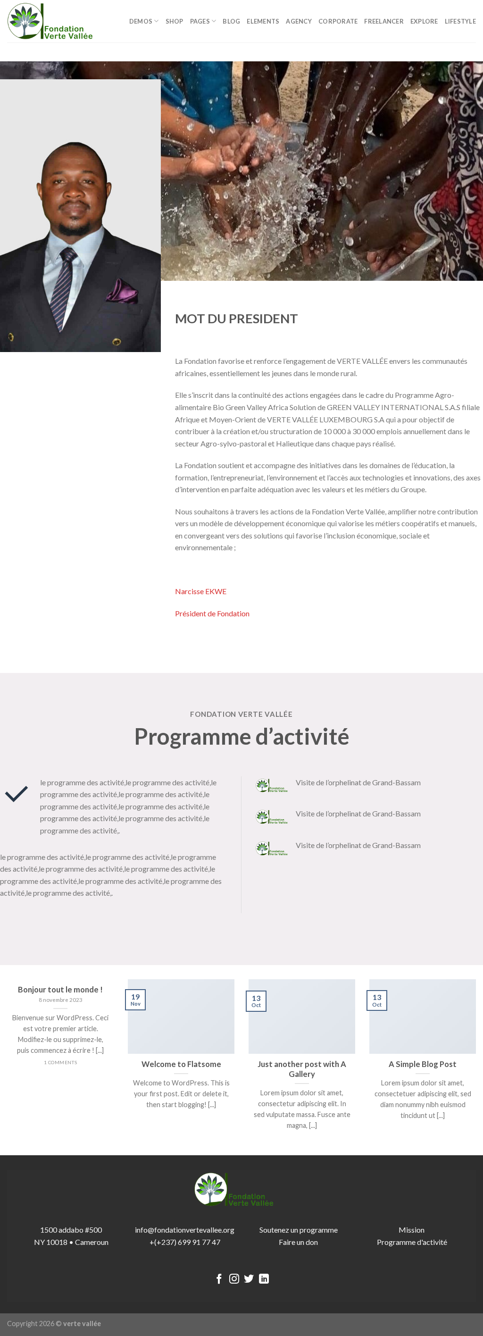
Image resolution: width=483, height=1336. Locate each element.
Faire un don (298, 1241)
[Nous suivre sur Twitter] (249, 1279)
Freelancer (384, 21)
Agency (299, 21)
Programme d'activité (412, 1241)
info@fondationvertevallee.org (184, 1229)
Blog (231, 21)
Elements (263, 21)
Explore (424, 21)
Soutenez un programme (298, 1229)
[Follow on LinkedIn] (264, 1279)
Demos (140, 21)
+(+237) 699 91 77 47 (185, 1241)
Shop (174, 21)
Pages (200, 21)
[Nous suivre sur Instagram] (234, 1279)
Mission (412, 1229)
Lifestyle (460, 21)
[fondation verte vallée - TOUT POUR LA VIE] (54, 21)
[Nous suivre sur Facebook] (219, 1279)
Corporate (338, 21)
